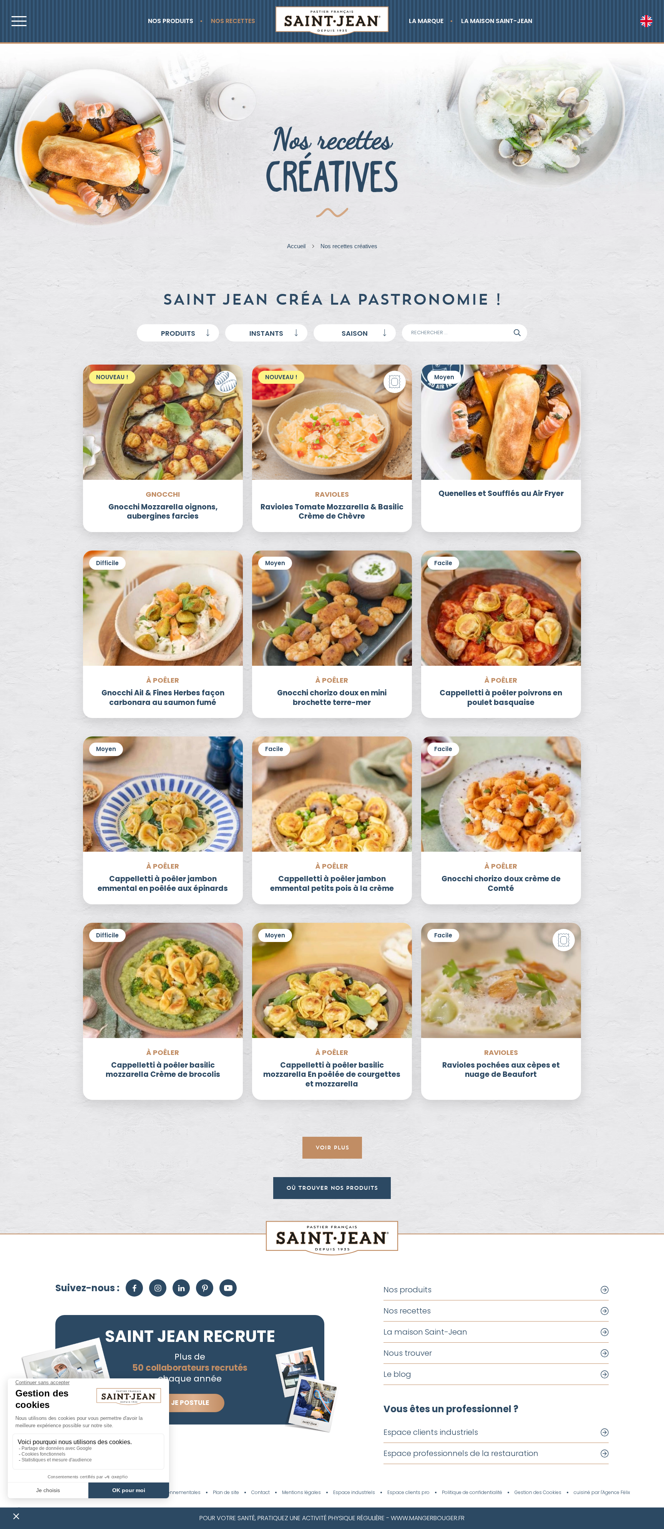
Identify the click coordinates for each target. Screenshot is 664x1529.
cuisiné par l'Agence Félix (602, 1492)
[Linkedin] (181, 1288)
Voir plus (332, 1147)
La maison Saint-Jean (496, 21)
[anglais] (646, 21)
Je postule (190, 1402)
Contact (260, 1492)
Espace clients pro (408, 1492)
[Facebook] (134, 1288)
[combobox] (178, 333)
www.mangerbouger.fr (428, 1518)
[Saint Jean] (332, 21)
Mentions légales (301, 1492)
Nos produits (170, 21)
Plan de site (226, 1492)
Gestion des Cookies (538, 1492)
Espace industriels (354, 1492)
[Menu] (19, 21)
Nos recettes (233, 21)
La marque (426, 21)
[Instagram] (157, 1288)
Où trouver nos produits (332, 1187)
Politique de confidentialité (472, 1492)
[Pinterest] (204, 1288)
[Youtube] (228, 1288)
